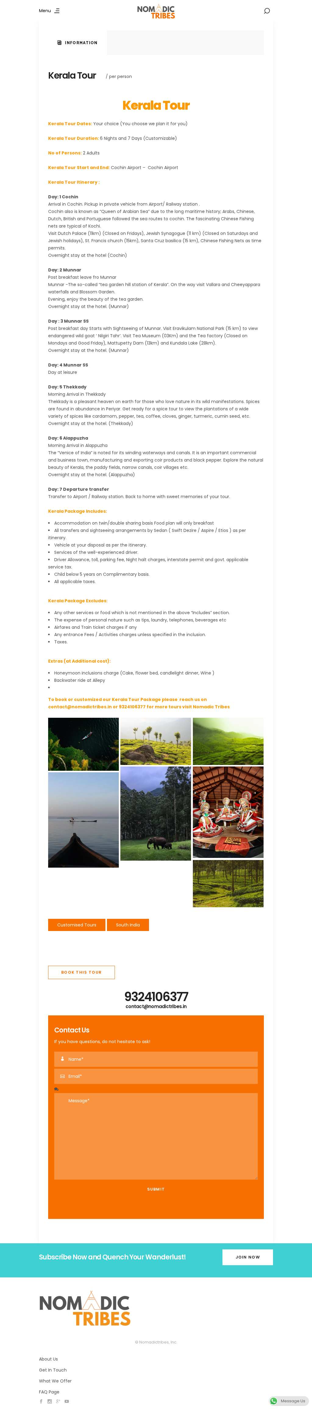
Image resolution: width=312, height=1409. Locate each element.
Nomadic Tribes (211, 707)
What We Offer (55, 1381)
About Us (48, 1359)
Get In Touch (53, 1370)
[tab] (77, 42)
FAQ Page (49, 1392)
